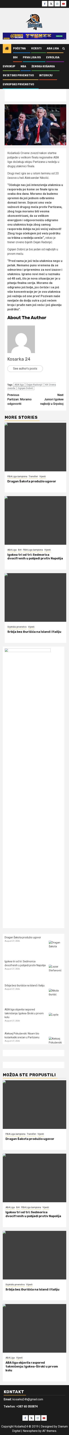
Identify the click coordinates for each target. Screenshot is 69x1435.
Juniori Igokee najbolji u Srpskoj (51, 399)
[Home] (7, 48)
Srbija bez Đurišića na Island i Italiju (34, 631)
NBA (23, 66)
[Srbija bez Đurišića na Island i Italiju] (35, 597)
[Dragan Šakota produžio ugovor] (35, 447)
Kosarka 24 (18, 359)
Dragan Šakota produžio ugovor (31, 481)
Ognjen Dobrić (25, 388)
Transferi (33, 476)
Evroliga (52, 57)
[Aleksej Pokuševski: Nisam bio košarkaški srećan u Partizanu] (56, 1043)
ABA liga (19, 384)
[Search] (63, 48)
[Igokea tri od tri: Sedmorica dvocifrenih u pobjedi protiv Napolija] (35, 520)
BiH (15, 57)
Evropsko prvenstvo (18, 84)
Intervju (45, 75)
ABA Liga (53, 48)
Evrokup (9, 66)
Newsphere (30, 1431)
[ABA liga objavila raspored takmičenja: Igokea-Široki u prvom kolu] (56, 1019)
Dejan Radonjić (34, 384)
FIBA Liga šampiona (17, 476)
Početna (19, 48)
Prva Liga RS (32, 57)
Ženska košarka (43, 66)
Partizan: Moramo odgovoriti (19, 399)
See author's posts (25, 368)
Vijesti (36, 48)
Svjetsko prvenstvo (18, 75)
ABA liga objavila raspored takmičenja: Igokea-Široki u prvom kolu (24, 1013)
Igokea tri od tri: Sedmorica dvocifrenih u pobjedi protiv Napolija (35, 556)
